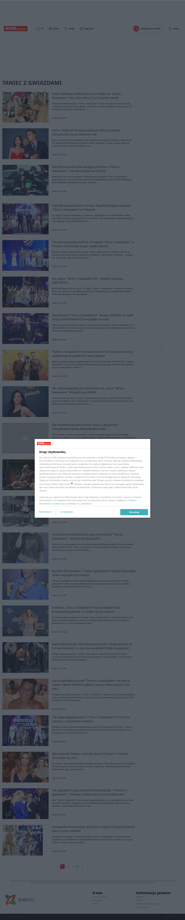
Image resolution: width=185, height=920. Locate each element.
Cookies (56, 503)
